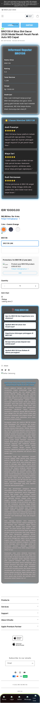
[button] (4, 365)
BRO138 (20, 684)
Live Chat (34, 699)
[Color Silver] (18, 229)
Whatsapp (27, 699)
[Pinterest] (9, 370)
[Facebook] (2, 370)
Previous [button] (2, 4)
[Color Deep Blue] (11, 229)
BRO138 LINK (8, 243)
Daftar (19, 699)
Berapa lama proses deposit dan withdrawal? (17, 343)
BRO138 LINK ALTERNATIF (13, 251)
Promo (4, 699)
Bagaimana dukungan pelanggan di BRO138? (19, 334)
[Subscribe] (32, 663)
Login (12, 699)
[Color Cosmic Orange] (3, 229)
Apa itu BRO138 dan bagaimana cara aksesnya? (19, 317)
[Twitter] (6, 370)
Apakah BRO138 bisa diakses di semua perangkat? (17, 351)
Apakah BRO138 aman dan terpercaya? (15, 326)
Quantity (4, 281)
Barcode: (14, 40)
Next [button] (38, 4)
